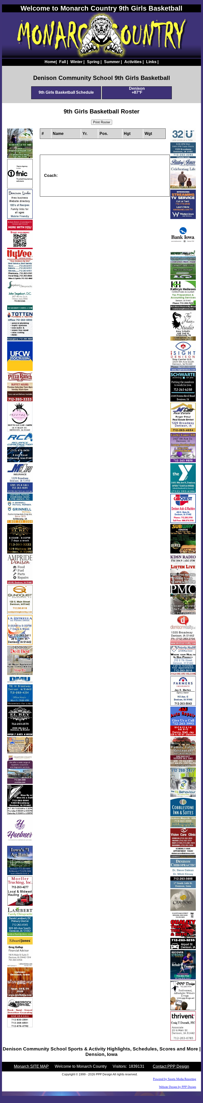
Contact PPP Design (171, 1066)
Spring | (94, 62)
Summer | (113, 62)
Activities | (134, 62)
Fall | (63, 62)
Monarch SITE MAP (31, 1066)
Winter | (77, 62)
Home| (51, 62)
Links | (152, 62)
